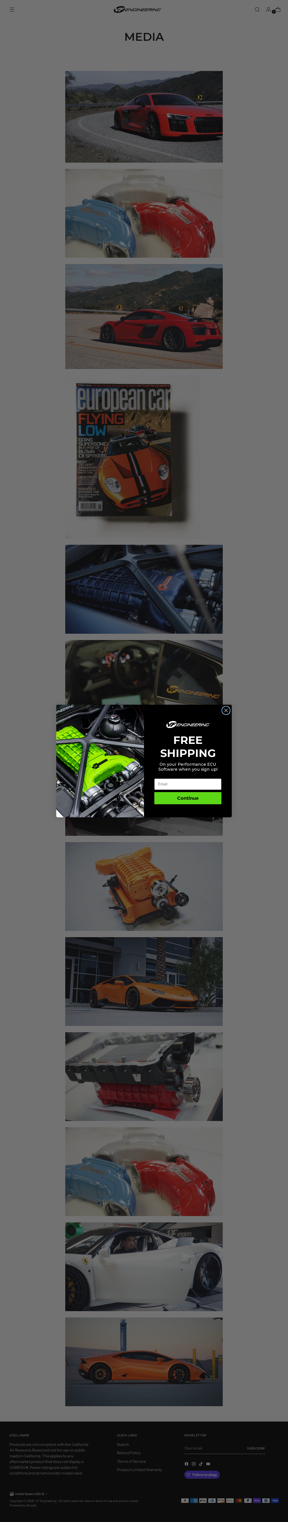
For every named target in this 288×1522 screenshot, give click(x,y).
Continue (188, 798)
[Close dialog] (226, 710)
